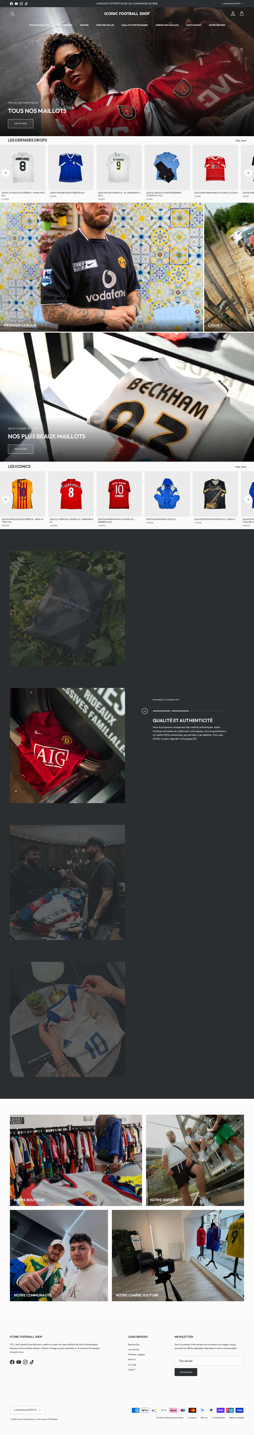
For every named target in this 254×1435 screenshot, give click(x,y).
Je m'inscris (87, 738)
